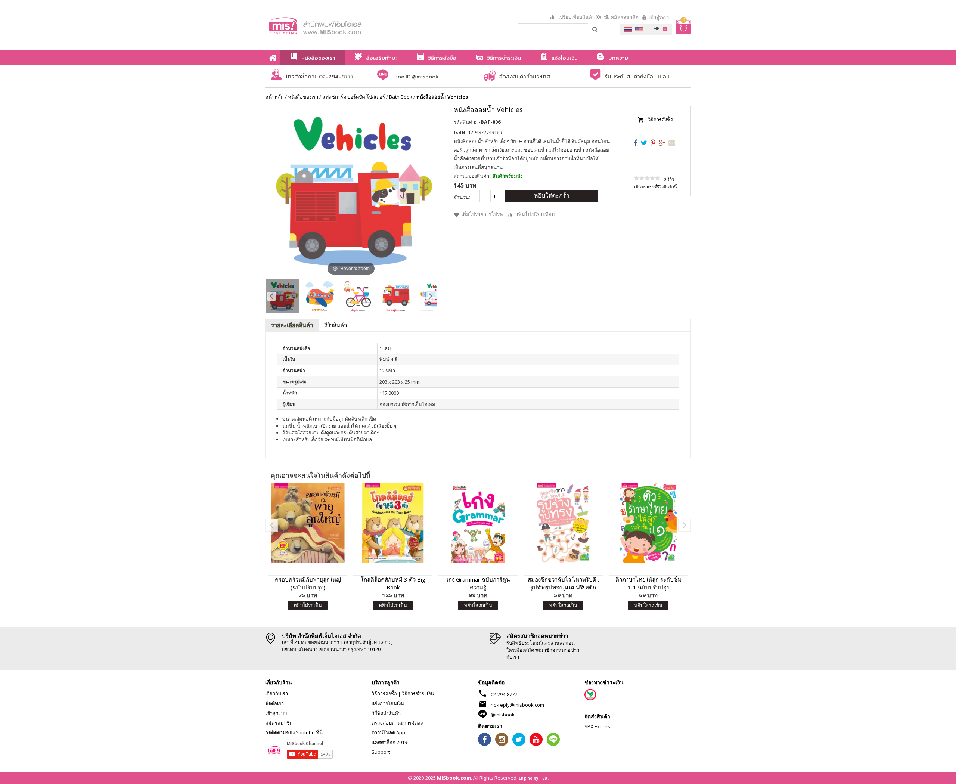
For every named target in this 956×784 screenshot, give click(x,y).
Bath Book (400, 96)
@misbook (503, 714)
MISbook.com (454, 777)
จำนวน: (462, 197)
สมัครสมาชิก (625, 17)
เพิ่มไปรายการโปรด (482, 214)
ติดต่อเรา (274, 703)
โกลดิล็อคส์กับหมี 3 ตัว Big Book (393, 583)
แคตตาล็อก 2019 (389, 742)
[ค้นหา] (595, 29)
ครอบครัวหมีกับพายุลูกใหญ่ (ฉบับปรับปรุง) (308, 583)
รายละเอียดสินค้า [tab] (292, 325)
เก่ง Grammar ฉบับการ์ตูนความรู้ (478, 583)
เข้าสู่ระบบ (659, 17)
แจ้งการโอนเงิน (388, 703)
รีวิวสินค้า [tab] (335, 325)
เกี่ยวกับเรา (276, 693)
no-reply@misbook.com (517, 704)
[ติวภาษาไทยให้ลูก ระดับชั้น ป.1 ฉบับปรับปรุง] (648, 523)
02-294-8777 (504, 694)
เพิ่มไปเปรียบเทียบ (536, 214)
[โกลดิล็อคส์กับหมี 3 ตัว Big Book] (392, 523)
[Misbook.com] (336, 25)
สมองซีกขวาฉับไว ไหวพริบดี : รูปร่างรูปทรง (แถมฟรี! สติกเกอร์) (563, 583)
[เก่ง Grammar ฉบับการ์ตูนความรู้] (478, 523)
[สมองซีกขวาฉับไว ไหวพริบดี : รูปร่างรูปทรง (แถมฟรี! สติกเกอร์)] (563, 523)
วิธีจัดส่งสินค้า (386, 713)
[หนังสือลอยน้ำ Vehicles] (282, 296)
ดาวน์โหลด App (388, 732)
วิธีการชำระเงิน (418, 693)
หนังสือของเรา (303, 96)
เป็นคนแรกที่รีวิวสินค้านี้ (655, 186)
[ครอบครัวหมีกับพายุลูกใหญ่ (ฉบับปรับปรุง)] (307, 523)
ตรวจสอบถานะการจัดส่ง (397, 722)
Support (381, 752)
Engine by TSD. (534, 778)
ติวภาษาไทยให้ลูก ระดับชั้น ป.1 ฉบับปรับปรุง (648, 583)
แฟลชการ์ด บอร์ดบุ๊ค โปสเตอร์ (353, 96)
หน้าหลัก (274, 96)
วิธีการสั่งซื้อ (660, 119)
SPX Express (598, 726)
